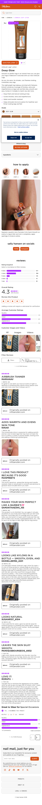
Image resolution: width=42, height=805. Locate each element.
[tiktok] (9, 770)
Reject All (14, 137)
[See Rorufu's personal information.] (12, 679)
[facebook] (23, 770)
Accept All (28, 137)
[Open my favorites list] (35, 7)
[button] (3, 301)
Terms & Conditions (15, 766)
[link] (14, 291)
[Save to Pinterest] (4, 23)
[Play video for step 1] (21, 205)
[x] (27, 770)
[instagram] (5, 770)
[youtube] (18, 770)
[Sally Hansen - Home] (6, 6)
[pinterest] (14, 770)
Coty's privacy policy (23, 127)
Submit (34, 759)
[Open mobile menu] (39, 6)
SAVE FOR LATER (9, 63)
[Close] (38, 120)
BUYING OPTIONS (21, 147)
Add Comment (35, 730)
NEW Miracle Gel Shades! (29, 2)
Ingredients (7, 155)
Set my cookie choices (21, 132)
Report (21, 714)
